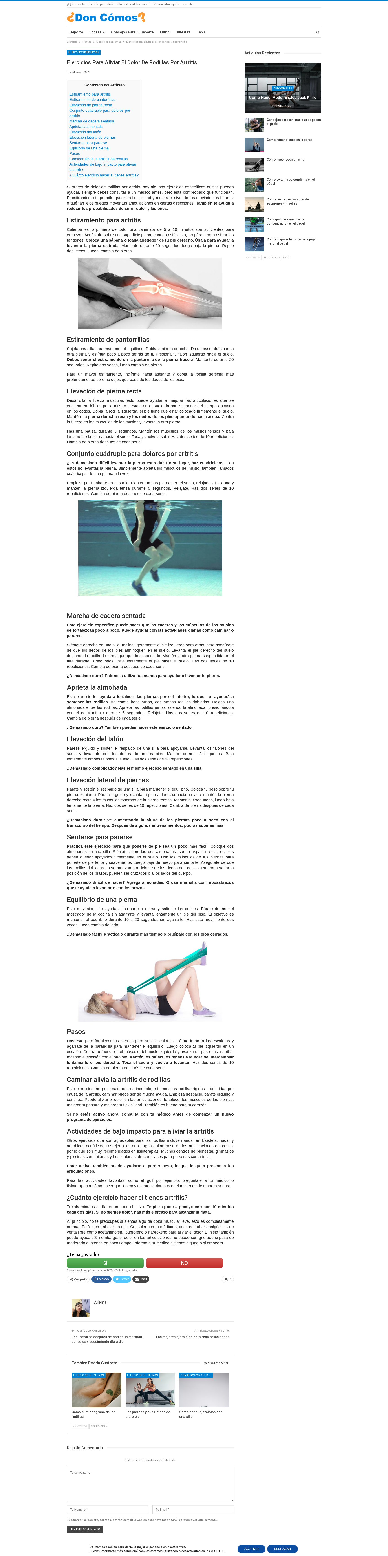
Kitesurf (183, 32)
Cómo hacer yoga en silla (285, 159)
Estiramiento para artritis (90, 94)
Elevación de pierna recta (90, 105)
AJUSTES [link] (217, 1551)
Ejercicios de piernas (83, 52)
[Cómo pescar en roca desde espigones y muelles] (254, 204)
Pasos (74, 153)
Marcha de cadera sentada (91, 121)
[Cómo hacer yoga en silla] (254, 165)
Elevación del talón (85, 132)
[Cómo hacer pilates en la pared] (254, 145)
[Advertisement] (189, 111)
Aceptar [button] (251, 1549)
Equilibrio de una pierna (89, 148)
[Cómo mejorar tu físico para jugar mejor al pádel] (254, 244)
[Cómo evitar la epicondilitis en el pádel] (254, 185)
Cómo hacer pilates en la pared (290, 140)
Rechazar (282, 1549)
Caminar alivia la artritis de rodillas (98, 159)
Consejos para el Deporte (132, 32)
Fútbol (165, 32)
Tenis (201, 32)
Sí (105, 1263)
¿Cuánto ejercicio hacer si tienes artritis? (104, 175)
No (184, 1263)
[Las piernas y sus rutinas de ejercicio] (150, 1390)
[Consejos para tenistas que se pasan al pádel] (254, 125)
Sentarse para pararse (88, 143)
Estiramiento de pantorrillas (92, 100)
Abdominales (282, 88)
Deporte (76, 32)
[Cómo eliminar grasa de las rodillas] (96, 1390)
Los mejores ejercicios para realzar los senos (192, 1337)
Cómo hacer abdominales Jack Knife (282, 97)
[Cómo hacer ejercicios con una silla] (204, 1390)
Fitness (95, 32)
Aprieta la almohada (86, 126)
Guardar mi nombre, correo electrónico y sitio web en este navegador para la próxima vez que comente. (144, 1520)
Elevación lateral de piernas (92, 137)
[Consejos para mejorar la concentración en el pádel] (254, 224)
